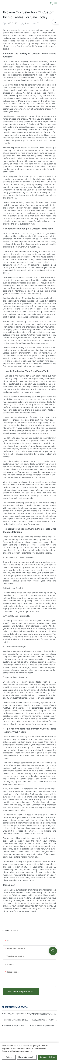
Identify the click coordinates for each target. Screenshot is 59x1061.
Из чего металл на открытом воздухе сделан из (16, 1020)
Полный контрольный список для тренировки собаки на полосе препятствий (16, 1025)
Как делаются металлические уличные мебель (44, 1020)
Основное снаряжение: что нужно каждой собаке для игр (44, 1025)
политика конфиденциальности (17, 1051)
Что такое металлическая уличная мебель (44, 1014)
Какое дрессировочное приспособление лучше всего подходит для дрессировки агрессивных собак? (27, 1013)
